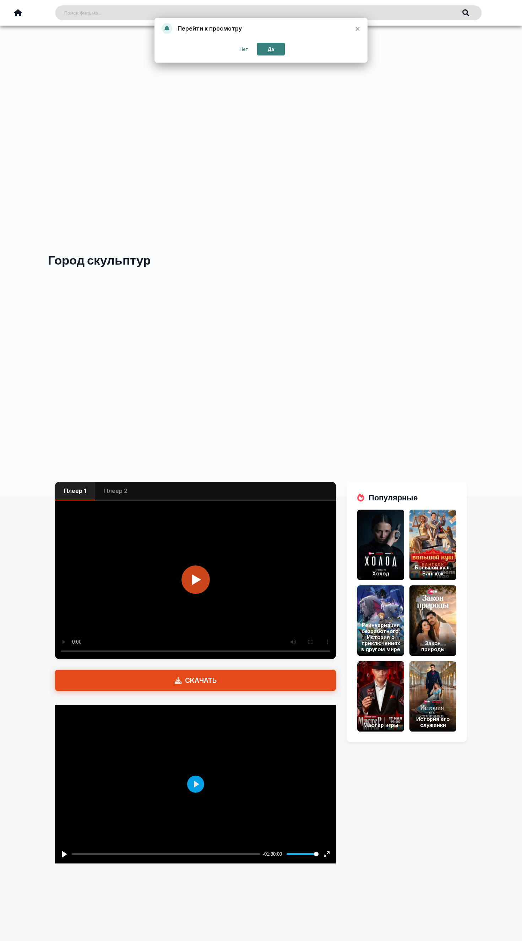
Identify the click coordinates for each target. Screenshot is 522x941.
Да (271, 49)
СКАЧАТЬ (201, 680)
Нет (243, 49)
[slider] (303, 854)
